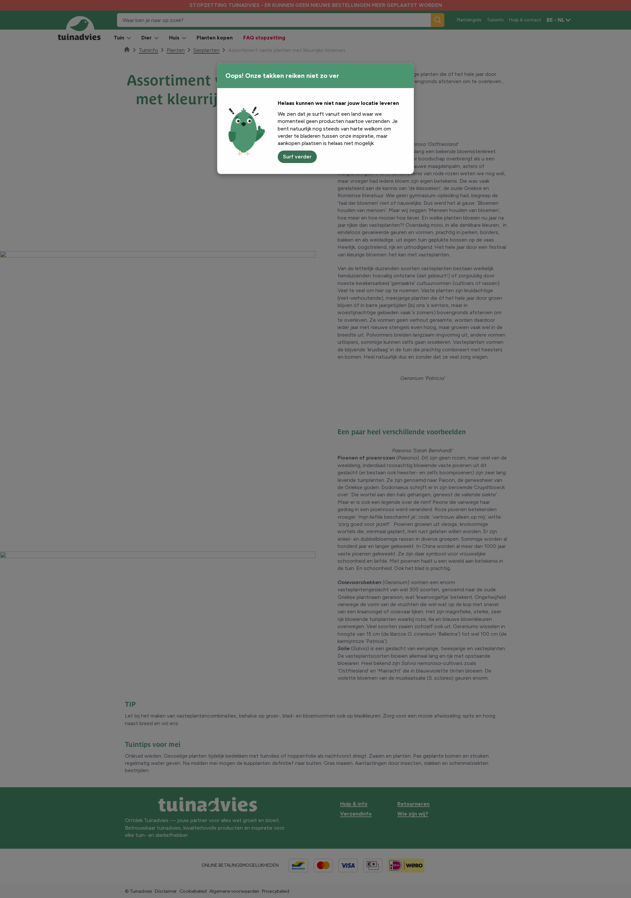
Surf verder (297, 157)
